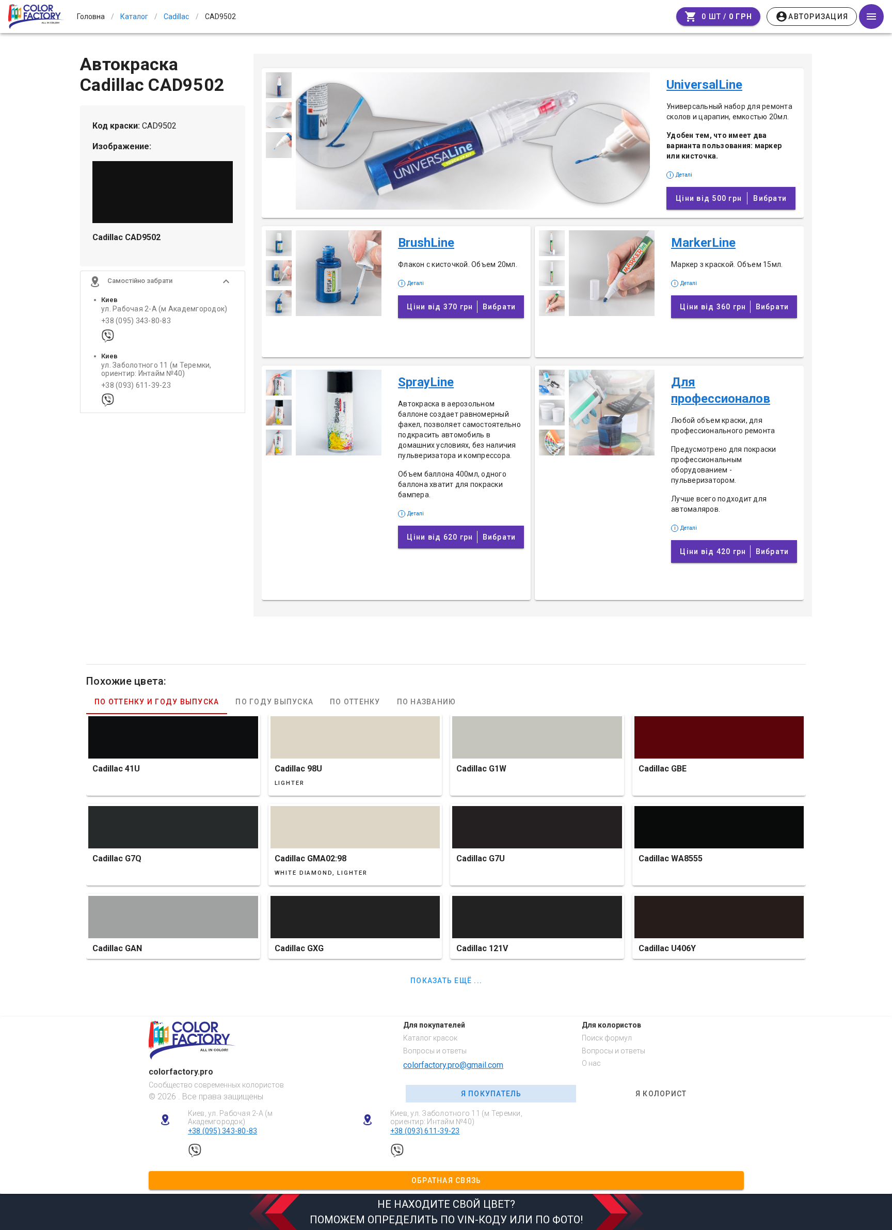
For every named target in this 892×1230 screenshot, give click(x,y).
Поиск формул (607, 1038)
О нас (591, 1063)
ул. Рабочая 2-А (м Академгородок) (164, 309)
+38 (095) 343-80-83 (136, 321)
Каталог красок (430, 1038)
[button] (163, 281)
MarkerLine (703, 242)
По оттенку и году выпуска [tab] (156, 702)
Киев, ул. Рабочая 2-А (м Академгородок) (230, 1117)
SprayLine (426, 382)
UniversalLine (704, 84)
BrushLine (426, 242)
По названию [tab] (426, 702)
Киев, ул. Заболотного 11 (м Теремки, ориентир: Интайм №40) (456, 1117)
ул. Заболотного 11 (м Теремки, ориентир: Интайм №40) (156, 369)
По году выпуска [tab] (274, 702)
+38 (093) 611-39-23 (136, 385)
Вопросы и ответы (435, 1051)
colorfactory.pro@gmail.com (453, 1065)
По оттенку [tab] (355, 702)
